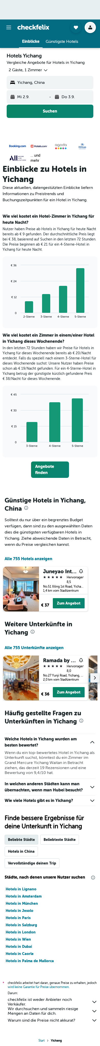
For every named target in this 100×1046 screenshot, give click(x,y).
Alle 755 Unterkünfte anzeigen (34, 647)
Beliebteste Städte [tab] (60, 840)
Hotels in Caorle (20, 954)
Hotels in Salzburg (21, 925)
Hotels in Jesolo (19, 911)
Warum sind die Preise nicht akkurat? (41, 1020)
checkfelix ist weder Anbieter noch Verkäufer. (40, 1002)
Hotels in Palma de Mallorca (30, 961)
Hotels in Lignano (21, 889)
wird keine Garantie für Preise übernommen (38, 987)
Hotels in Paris (18, 918)
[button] (8, 27)
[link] (50, 469)
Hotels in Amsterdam (24, 896)
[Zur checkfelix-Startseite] (33, 27)
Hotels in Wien (18, 939)
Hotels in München (22, 903)
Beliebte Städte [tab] (21, 840)
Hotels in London (21, 932)
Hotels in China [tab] (21, 851)
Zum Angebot (69, 603)
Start (41, 1040)
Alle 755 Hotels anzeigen (28, 558)
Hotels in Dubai (19, 946)
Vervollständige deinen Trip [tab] (32, 863)
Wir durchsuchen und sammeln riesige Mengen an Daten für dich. (43, 1011)
